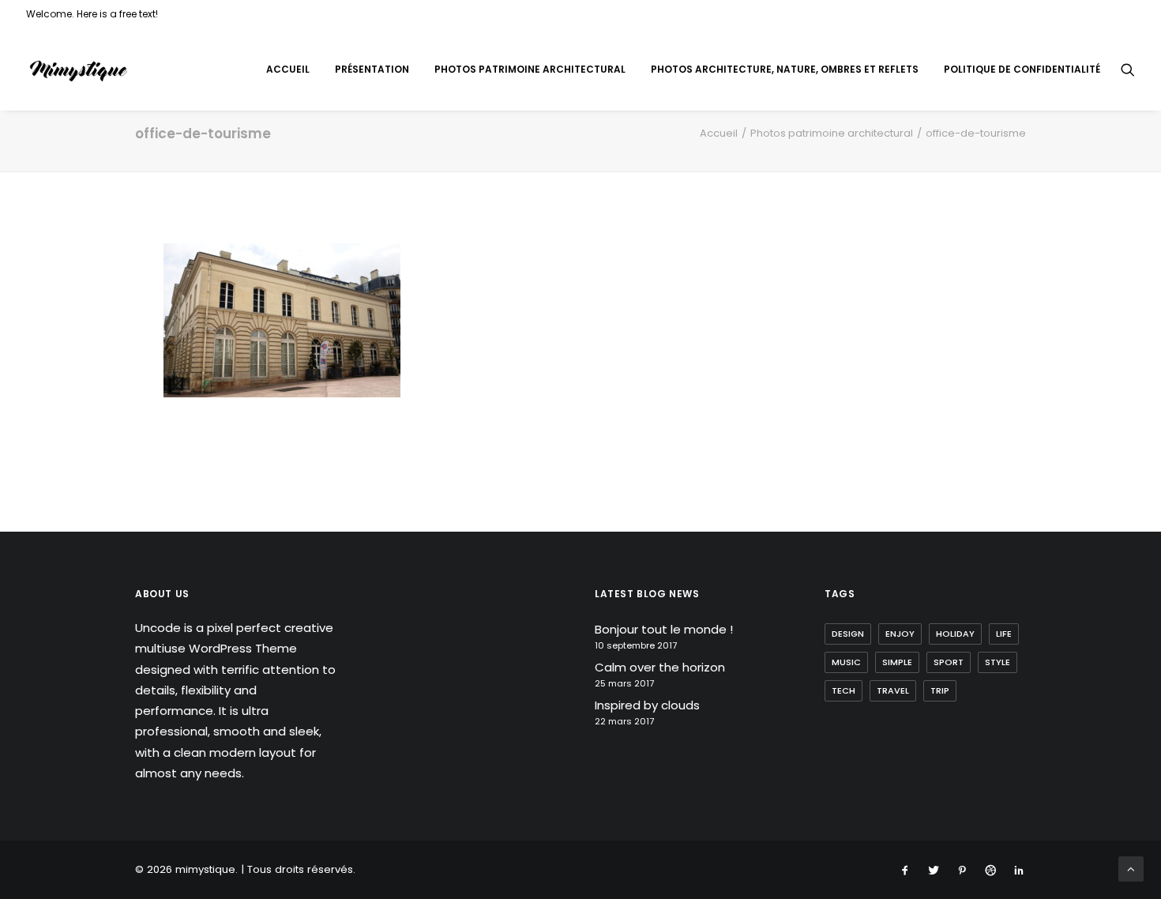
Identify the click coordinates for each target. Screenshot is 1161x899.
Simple (897, 662)
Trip (939, 690)
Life (1004, 633)
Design (848, 633)
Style (997, 662)
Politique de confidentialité (1022, 69)
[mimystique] (78, 69)
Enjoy (900, 633)
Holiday (955, 633)
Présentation (372, 69)
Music (846, 662)
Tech (843, 690)
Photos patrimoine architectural (530, 69)
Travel (893, 690)
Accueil (288, 69)
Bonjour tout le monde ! (664, 629)
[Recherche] (1128, 69)
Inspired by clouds (647, 705)
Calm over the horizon (660, 667)
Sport (949, 662)
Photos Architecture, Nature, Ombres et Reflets (785, 69)
